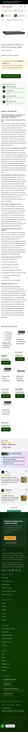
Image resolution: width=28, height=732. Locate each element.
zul (6, 471)
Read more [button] (4, 466)
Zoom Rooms (5, 632)
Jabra (3, 613)
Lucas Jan (8, 490)
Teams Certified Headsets (9, 591)
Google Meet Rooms (7, 635)
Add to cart (6, 362)
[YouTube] (13, 570)
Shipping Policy (6, 664)
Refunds (13, 705)
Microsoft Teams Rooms (8, 628)
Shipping (3, 55)
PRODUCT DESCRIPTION (8, 111)
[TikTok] (16, 570)
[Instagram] (9, 570)
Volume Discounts (6, 642)
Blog (3, 657)
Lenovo (4, 616)
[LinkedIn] (3, 570)
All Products (5, 578)
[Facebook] (6, 570)
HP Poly (4, 606)
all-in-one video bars (13, 562)
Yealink (4, 603)
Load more (14, 507)
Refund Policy (5, 667)
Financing (4, 645)
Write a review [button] (7, 447)
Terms (8, 705)
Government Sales (7, 638)
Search (4, 660)
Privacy (3, 705)
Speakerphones (6, 584)
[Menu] (24, 6)
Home (2, 20)
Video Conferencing (7, 581)
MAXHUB (4, 610)
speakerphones (11, 565)
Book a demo (11, 538)
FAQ (3, 654)
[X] (19, 570)
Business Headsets (7, 588)
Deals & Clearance (7, 594)
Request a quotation (11, 542)
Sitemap (4, 670)
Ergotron (4, 620)
